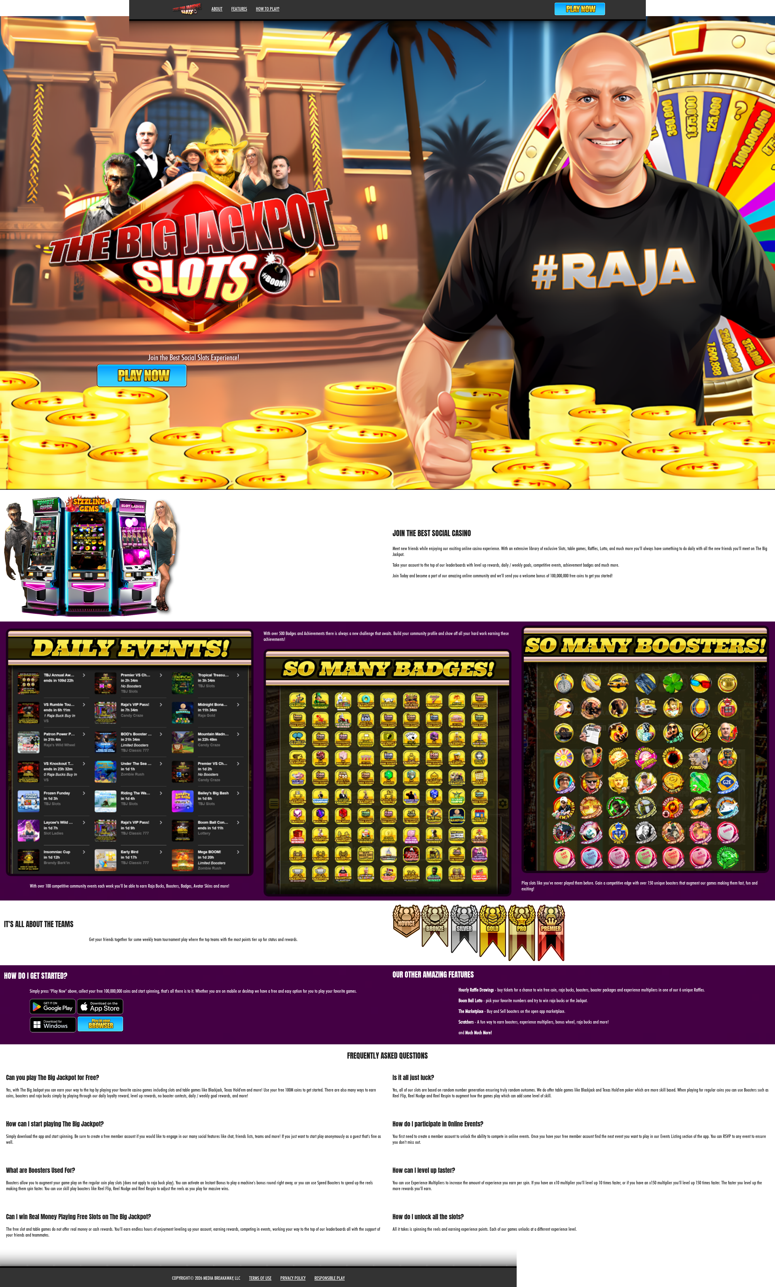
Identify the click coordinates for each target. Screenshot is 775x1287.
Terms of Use (260, 1278)
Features (239, 9)
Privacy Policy (293, 1278)
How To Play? (267, 9)
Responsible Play (329, 1278)
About (217, 9)
